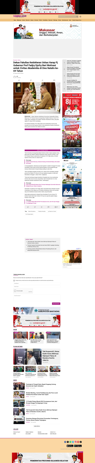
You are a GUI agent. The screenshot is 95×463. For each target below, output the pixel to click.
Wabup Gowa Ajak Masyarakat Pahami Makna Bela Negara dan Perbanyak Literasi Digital (55, 375)
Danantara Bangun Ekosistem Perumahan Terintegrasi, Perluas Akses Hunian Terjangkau (42, 419)
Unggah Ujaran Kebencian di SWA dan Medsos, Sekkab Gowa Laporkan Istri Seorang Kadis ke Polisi (20, 342)
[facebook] (65, 442)
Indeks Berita (37, 426)
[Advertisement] (47, 48)
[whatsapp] (70, 442)
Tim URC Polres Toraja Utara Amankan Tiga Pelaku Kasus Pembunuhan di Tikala (36, 341)
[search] (77, 16)
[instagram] (76, 442)
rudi (17, 76)
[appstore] (70, 446)
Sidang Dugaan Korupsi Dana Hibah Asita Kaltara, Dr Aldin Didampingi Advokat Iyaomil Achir (73, 75)
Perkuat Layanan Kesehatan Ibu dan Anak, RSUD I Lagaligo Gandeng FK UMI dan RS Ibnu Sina (43, 246)
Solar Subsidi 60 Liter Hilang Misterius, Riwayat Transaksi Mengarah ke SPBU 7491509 (52, 341)
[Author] (14, 77)
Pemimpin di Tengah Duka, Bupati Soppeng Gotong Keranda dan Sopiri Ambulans (41, 385)
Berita (19, 60)
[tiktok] (81, 442)
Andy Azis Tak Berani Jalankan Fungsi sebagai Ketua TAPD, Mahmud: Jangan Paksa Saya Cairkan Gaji (74, 62)
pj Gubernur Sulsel (52, 211)
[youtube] (78, 442)
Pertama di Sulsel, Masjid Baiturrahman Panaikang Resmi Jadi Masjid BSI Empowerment (42, 249)
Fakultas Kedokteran (42, 211)
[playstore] (78, 446)
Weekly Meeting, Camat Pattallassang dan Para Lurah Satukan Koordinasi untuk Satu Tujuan (42, 393)
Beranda (15, 60)
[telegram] (73, 442)
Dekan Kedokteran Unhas (32, 211)
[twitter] (68, 442)
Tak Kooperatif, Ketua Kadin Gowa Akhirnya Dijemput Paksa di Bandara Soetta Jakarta (42, 242)
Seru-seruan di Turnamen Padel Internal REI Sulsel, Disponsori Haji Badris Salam (30, 375)
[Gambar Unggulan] (36, 98)
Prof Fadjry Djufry (29, 214)
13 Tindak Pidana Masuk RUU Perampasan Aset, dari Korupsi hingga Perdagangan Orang (41, 402)
